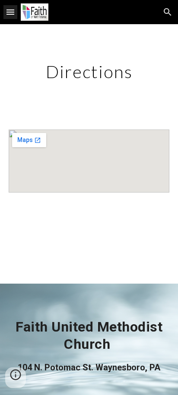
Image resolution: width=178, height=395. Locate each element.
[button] (10, 12)
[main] (89, 72)
